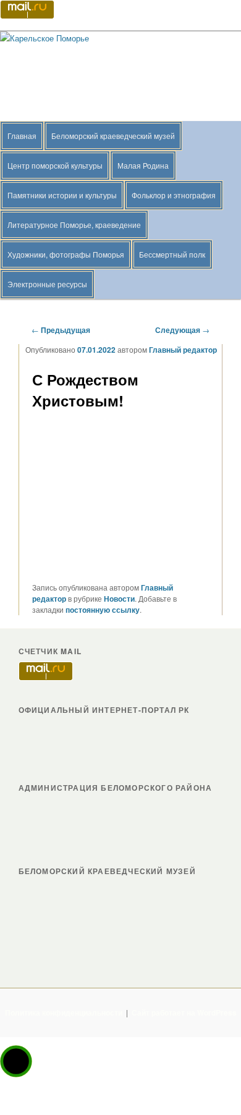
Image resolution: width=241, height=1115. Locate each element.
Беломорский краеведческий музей (113, 135)
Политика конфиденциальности (63, 1012)
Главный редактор (183, 349)
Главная (21, 135)
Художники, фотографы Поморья (65, 254)
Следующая (182, 329)
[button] (16, 1061)
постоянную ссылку (103, 609)
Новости (119, 598)
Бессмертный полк (172, 254)
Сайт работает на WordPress (184, 1012)
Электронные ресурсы (47, 284)
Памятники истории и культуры (62, 195)
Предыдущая (61, 329)
